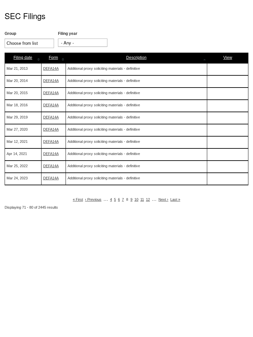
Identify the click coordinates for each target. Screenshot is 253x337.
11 (142, 199)
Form (53, 57)
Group (10, 33)
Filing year (67, 33)
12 (148, 199)
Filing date (23, 57)
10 (136, 199)
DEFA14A (51, 68)
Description (136, 57)
